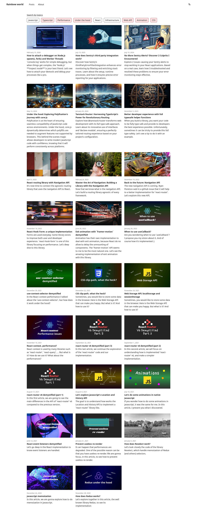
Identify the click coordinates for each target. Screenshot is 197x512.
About (41, 4)
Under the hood (82, 20)
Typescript (48, 20)
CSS (153, 20)
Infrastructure (112, 20)
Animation (142, 20)
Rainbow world (14, 4)
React (98, 20)
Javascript (33, 20)
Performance (64, 20)
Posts (31, 4)
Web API (128, 20)
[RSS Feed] (189, 4)
